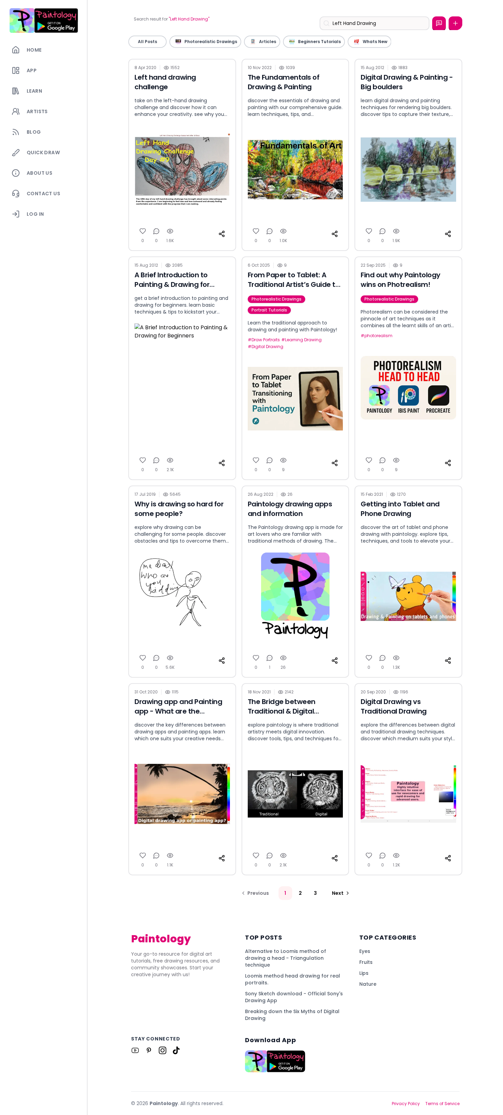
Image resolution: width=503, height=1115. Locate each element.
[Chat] (439, 23)
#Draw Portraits (264, 340)
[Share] (222, 234)
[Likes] (143, 231)
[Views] (170, 231)
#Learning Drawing (301, 340)
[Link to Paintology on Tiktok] (176, 1050)
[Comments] (156, 231)
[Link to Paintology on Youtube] (135, 1050)
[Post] (455, 23)
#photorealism (376, 336)
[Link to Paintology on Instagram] (162, 1050)
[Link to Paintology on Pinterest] (149, 1050)
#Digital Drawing (265, 346)
